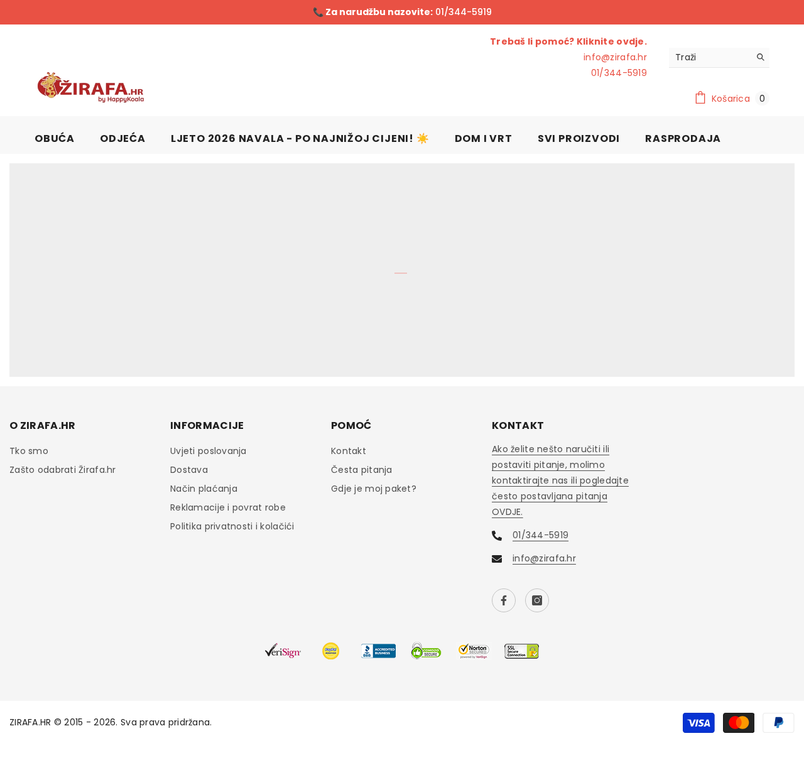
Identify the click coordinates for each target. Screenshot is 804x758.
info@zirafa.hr (615, 57)
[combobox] (709, 57)
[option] (402, 12)
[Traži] (719, 58)
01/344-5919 (462, 12)
